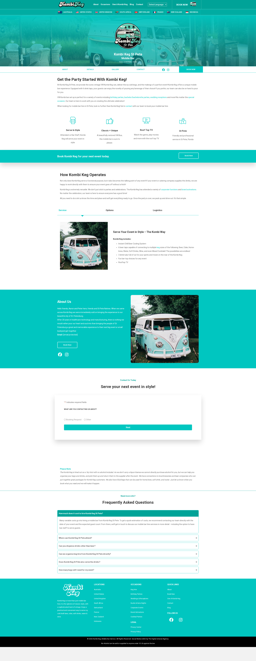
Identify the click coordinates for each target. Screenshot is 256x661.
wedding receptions (158, 97)
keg (158, 247)
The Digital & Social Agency (158, 639)
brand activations (189, 189)
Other (88, 419)
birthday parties (116, 97)
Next (128, 427)
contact (129, 106)
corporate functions (169, 189)
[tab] (80, 210)
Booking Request (73, 419)
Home (121, 62)
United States (128, 62)
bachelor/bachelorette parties (136, 97)
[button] (65, 69)
